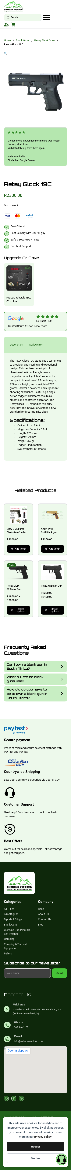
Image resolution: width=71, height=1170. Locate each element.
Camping (9, 938)
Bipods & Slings (13, 919)
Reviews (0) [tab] (36, 344)
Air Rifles (9, 908)
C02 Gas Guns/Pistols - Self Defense (17, 931)
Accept (35, 1146)
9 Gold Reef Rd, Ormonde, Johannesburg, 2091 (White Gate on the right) (38, 1011)
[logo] (13, 6)
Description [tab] (16, 344)
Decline (35, 1158)
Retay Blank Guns (44, 40)
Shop (41, 908)
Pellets (8, 953)
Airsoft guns (11, 914)
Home (7, 40)
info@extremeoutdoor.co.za (28, 1041)
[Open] (46, 17)
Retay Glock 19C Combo (18, 299)
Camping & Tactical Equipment (15, 946)
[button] (35, 53)
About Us (43, 914)
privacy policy (42, 1136)
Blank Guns (22, 40)
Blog (40, 924)
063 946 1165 (21, 1027)
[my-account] (6, 24)
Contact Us (44, 919)
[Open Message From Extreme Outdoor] (61, 1160)
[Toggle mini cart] (13, 24)
